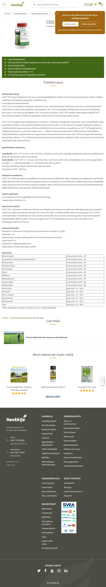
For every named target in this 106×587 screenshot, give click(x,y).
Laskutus (45, 438)
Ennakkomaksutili (49, 548)
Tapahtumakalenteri (51, 453)
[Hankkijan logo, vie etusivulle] (18, 4)
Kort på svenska (48, 425)
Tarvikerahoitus (48, 528)
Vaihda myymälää (89, 24)
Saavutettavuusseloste (73, 466)
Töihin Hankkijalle (49, 449)
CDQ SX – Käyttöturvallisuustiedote (17, 318)
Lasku (44, 537)
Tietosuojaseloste (71, 462)
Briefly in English (49, 429)
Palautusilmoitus (71, 445)
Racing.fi (67, 487)
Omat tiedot (47, 487)
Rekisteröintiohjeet (72, 428)
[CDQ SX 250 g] (22, 35)
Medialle (45, 457)
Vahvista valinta (70, 24)
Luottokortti (47, 513)
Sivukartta (68, 453)
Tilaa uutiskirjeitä (49, 496)
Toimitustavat (70, 432)
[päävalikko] (4, 4)
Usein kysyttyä (48, 483)
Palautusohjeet (70, 440)
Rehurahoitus (48, 532)
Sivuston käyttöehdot (73, 457)
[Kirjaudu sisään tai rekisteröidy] (95, 4)
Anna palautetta (49, 491)
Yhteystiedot (47, 433)
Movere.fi (68, 496)
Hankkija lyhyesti (49, 421)
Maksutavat (69, 436)
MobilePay (46, 517)
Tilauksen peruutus (72, 449)
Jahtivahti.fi (69, 483)
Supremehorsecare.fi (73, 491)
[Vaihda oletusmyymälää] (91, 4)
